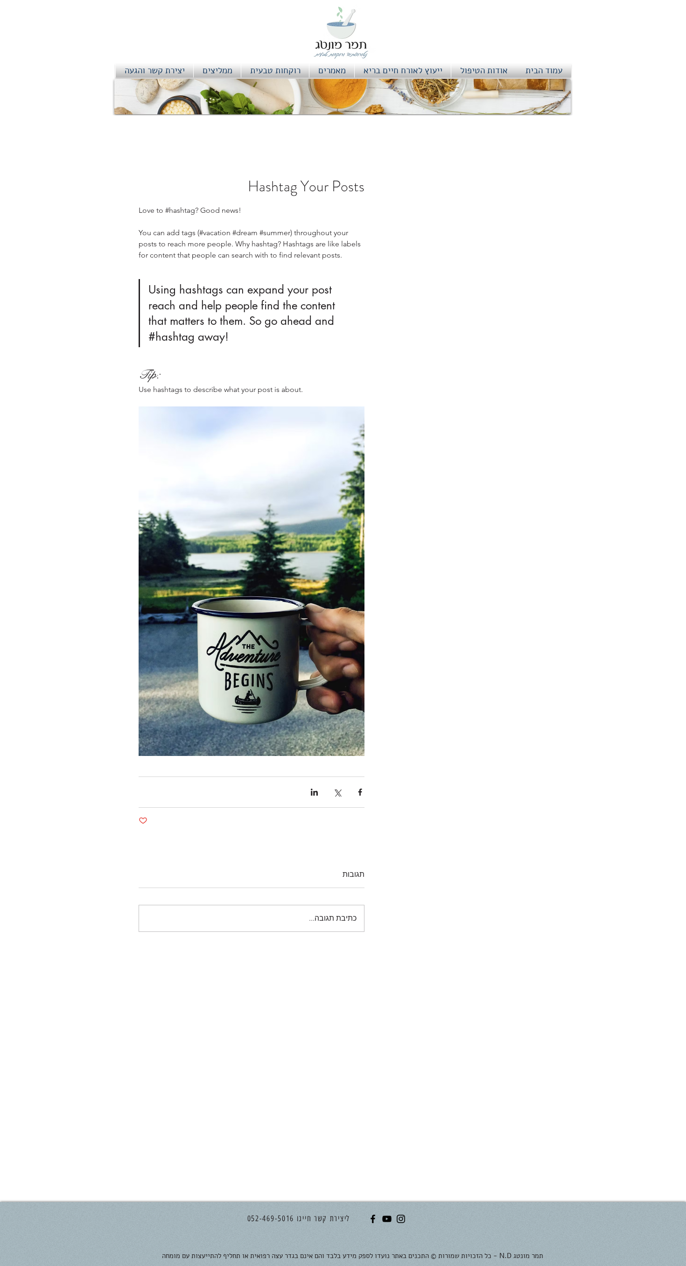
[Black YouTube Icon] (386, 1218)
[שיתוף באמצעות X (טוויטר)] (337, 792)
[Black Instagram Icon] (400, 1218)
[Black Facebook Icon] (372, 1218)
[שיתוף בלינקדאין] (314, 792)
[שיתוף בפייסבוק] (360, 792)
